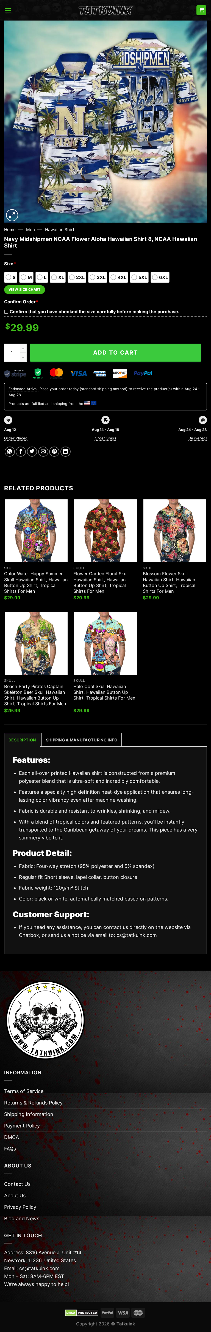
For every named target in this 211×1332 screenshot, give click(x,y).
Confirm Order (21, 301)
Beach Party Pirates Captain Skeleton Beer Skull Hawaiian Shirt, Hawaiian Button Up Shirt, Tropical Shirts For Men (35, 695)
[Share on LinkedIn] (65, 452)
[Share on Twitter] (32, 452)
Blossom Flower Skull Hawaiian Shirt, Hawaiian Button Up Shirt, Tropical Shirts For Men (169, 582)
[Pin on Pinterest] (54, 452)
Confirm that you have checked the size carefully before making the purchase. (94, 311)
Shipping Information (28, 1114)
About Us (15, 1195)
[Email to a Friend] (43, 452)
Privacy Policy (20, 1207)
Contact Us (17, 1184)
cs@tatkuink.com (136, 935)
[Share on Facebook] (21, 452)
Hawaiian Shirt (59, 229)
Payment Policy (22, 1126)
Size (10, 263)
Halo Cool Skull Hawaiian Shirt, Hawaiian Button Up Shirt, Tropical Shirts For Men (104, 692)
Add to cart (115, 352)
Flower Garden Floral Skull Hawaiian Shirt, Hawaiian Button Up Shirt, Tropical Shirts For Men (101, 582)
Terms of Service (23, 1091)
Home (10, 229)
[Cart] (201, 10)
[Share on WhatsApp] (10, 452)
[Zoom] (12, 215)
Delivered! (197, 438)
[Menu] (8, 10)
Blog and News (21, 1218)
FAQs (10, 1149)
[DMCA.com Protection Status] (81, 1312)
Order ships (105, 438)
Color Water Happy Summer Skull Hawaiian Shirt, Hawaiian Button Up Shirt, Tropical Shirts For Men (36, 582)
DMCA (11, 1137)
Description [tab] (22, 740)
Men (30, 229)
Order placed (16, 438)
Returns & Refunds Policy (33, 1103)
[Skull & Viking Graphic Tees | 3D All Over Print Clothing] (105, 10)
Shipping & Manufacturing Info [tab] (81, 740)
